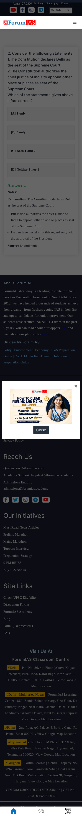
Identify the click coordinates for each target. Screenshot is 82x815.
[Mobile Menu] (74, 22)
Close (41, 430)
